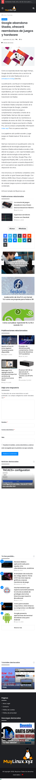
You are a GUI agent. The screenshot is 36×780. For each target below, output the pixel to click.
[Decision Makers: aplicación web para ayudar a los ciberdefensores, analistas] (7, 564)
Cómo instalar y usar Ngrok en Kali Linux (16, 686)
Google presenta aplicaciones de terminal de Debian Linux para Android (23, 616)
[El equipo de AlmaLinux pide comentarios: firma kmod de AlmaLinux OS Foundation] (26, 339)
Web (3, 437)
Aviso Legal (6, 703)
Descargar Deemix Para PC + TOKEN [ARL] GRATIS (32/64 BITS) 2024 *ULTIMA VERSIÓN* (17, 740)
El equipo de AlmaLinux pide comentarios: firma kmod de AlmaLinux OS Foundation (26, 350)
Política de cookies (9, 710)
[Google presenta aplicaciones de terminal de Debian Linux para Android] (7, 618)
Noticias (9, 15)
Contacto (6, 706)
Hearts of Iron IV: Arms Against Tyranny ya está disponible (8, 349)
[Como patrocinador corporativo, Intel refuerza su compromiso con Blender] (7, 606)
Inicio (4, 15)
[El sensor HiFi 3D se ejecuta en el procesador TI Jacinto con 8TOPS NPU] (26, 363)
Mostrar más (18, 627)
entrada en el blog (8, 79)
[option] (18, 263)
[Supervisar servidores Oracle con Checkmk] (7, 217)
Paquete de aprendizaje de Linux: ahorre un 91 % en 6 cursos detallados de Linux (18, 265)
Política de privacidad (9, 713)
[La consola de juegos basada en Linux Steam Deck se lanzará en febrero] (7, 205)
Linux (12, 229)
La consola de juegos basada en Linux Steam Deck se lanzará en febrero (24, 205)
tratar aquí (5, 128)
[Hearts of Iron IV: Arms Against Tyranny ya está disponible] (9, 339)
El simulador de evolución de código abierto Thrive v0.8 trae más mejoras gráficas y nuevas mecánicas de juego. (23, 578)
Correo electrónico (8, 430)
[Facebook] (5, 236)
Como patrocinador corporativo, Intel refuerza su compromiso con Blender (24, 606)
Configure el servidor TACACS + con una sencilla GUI (17, 485)
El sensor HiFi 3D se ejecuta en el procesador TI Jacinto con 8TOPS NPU (26, 374)
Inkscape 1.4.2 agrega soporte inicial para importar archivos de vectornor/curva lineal (9, 375)
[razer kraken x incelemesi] (18, 779)
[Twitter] (10, 236)
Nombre (5, 422)
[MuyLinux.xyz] (10, 8)
